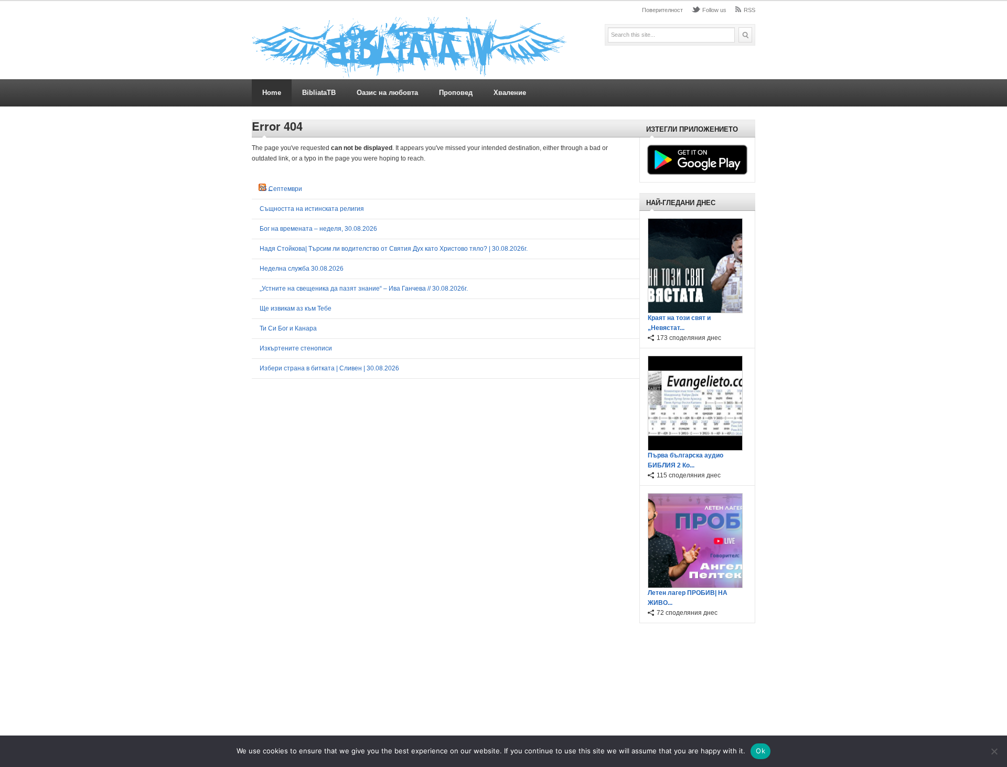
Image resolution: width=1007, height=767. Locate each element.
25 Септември (281, 189)
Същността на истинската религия (312, 208)
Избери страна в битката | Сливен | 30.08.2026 (329, 368)
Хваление (510, 93)
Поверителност (662, 10)
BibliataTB (319, 93)
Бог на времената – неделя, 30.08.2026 (318, 228)
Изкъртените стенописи (296, 348)
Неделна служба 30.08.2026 (302, 268)
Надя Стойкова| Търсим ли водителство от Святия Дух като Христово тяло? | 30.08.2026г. (394, 248)
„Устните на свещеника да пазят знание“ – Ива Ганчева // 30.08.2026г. (364, 288)
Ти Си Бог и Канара (288, 328)
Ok (760, 751)
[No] (994, 751)
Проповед (456, 93)
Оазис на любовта (387, 93)
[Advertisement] (694, 681)
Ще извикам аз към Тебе (295, 308)
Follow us (714, 10)
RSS (749, 10)
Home (271, 93)
